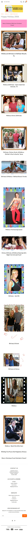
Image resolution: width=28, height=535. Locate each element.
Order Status (14, 484)
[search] (20, 2)
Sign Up (15, 483)
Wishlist (14, 481)
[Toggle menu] (2, 2)
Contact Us (14, 498)
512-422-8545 (7, 1)
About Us (14, 497)
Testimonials (14, 502)
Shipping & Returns (14, 486)
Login (12, 483)
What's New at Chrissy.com (14, 495)
